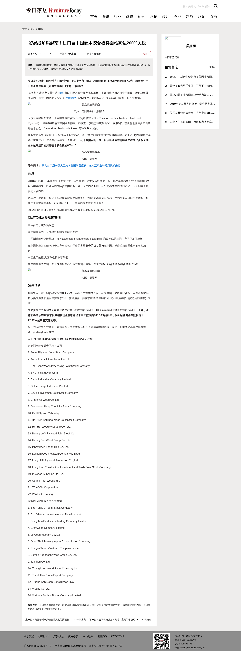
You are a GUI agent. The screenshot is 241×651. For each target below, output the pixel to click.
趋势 (189, 16)
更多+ (212, 67)
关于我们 (29, 636)
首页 (93, 16)
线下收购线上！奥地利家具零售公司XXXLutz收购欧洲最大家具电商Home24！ (138, 619)
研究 (141, 16)
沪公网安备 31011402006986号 (68, 645)
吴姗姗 (97, 53)
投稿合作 (44, 636)
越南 (61, 92)
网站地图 (88, 636)
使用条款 (73, 636)
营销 (153, 16)
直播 (213, 16)
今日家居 (71, 53)
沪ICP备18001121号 (36, 645)
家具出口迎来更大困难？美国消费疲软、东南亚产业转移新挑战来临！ (82, 165)
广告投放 (58, 636)
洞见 (201, 16)
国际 (40, 29)
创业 (177, 16)
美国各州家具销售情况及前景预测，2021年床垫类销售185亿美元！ (69, 619)
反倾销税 (70, 97)
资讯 (105, 16)
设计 (165, 16)
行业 (117, 16)
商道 (129, 16)
